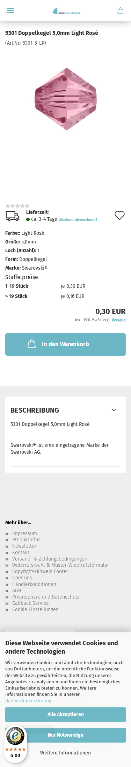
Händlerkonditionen (34, 584)
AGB (16, 591)
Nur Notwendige (65, 735)
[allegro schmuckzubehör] (66, 10)
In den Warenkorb (65, 344)
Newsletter (24, 546)
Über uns (22, 578)
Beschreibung (34, 410)
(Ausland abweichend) (78, 219)
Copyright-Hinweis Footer (40, 571)
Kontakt (20, 553)
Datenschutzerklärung (28, 700)
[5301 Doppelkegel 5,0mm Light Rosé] (65, 99)
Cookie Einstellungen (35, 609)
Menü (10, 10)
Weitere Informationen (65, 753)
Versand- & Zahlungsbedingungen (49, 559)
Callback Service (30, 603)
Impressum (24, 533)
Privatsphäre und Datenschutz (45, 597)
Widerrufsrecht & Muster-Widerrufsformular (60, 565)
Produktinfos (26, 540)
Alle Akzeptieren (66, 714)
